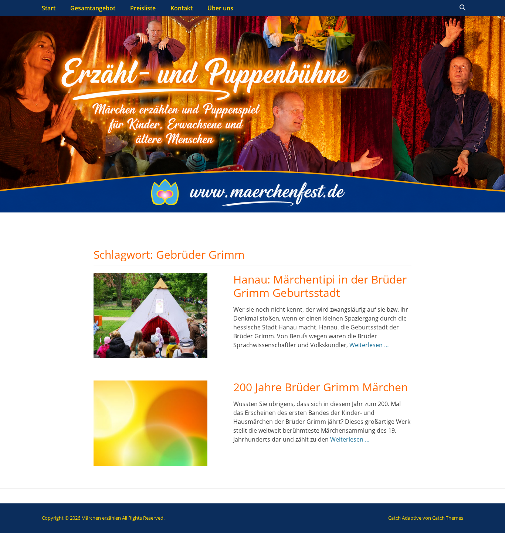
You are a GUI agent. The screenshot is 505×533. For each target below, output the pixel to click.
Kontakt (181, 8)
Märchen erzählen (101, 517)
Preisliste (143, 8)
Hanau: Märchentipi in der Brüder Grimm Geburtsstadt (320, 286)
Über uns (220, 8)
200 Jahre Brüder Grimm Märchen (320, 387)
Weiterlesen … (369, 345)
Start (48, 8)
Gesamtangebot (92, 8)
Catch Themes (447, 517)
